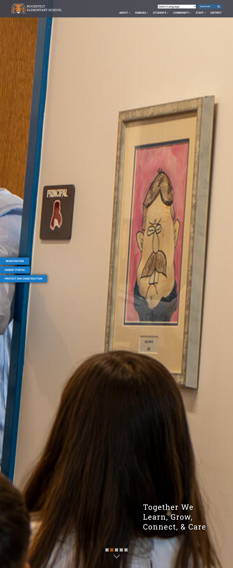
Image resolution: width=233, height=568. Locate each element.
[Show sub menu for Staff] (205, 12)
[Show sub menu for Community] (190, 12)
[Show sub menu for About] (129, 12)
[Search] (218, 6)
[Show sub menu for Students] (167, 12)
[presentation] (107, 550)
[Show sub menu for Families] (147, 12)
